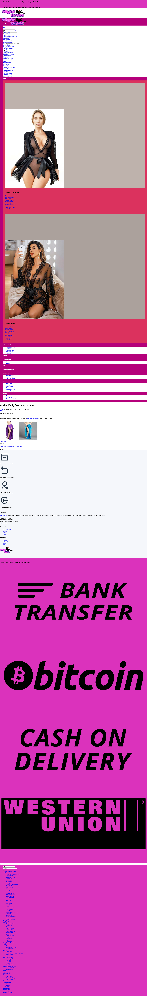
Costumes (8, 348)
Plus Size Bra (9, 886)
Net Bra (8, 906)
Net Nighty (9, 938)
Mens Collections (8, 344)
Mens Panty (9, 353)
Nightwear (9, 941)
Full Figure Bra (10, 883)
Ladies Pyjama (10, 935)
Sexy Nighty (6, 989)
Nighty (5, 78)
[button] (4, 27)
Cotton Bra (9, 880)
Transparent (9, 926)
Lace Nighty (9, 934)
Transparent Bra (10, 894)
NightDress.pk (3, 515)
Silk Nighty (9, 925)
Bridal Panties (10, 386)
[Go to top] (0, 864)
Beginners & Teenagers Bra (13, 874)
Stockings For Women (9, 966)
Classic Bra (9, 878)
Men (7, 361)
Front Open (9, 881)
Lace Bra (8, 905)
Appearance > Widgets (33, 418)
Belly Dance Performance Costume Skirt (11, 446)
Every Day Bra (10, 899)
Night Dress (6, 972)
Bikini (4, 365)
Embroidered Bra (10, 897)
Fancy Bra (8, 900)
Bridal (5, 381)
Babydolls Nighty (10, 924)
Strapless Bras (10, 893)
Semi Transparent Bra (12, 912)
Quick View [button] (3, 441)
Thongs (8, 396)
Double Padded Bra (11, 896)
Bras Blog (6, 986)
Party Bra (8, 910)
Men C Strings (10, 350)
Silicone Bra (9, 915)
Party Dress (6, 973)
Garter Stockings (10, 378)
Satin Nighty (6, 988)
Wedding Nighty (10, 389)
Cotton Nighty (10, 928)
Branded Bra (9, 875)
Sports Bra (9, 890)
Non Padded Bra (10, 907)
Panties (5, 393)
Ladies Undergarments (12, 390)
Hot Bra (8, 891)
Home (1, 409)
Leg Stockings (9, 377)
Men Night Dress (10, 347)
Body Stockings (10, 375)
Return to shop (10, 46)
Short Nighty (6, 991)
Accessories (6, 20)
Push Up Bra (9, 887)
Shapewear (9, 388)
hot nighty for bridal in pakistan (14, 385)
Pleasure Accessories (9, 871)
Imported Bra (9, 903)
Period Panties (10, 397)
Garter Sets (9, 976)
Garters (5, 975)
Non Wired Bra (10, 909)
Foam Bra (8, 902)
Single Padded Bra (11, 916)
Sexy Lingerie (7, 921)
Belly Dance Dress (8, 369)
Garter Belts (9, 979)
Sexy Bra (8, 913)
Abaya (5, 355)
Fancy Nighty (9, 929)
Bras (4, 23)
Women (8, 363)
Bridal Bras (9, 383)
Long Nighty (9, 937)
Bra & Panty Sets (10, 877)
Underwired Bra (10, 919)
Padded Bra (9, 888)
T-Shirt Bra (9, 918)
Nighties (8, 940)
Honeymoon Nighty (11, 931)
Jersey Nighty (9, 932)
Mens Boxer (9, 351)
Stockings (6, 373)
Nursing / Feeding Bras (12, 884)
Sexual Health (7, 359)
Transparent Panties (11, 398)
